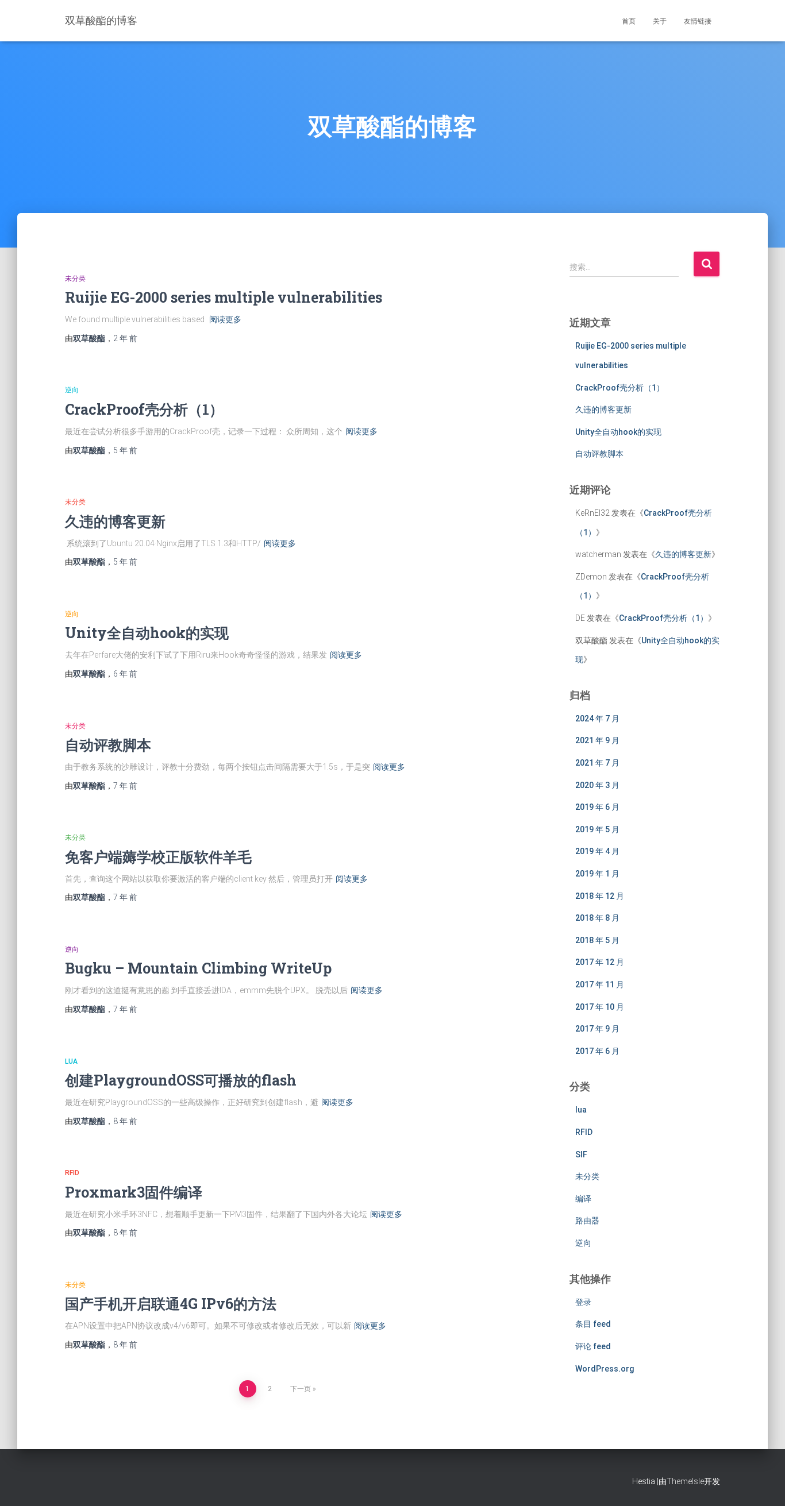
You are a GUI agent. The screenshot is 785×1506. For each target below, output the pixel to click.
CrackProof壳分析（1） (144, 409)
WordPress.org (604, 1368)
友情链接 (697, 21)
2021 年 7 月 (597, 762)
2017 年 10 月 (599, 1006)
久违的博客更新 (115, 521)
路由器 (587, 1220)
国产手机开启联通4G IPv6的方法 (170, 1303)
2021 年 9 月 (597, 740)
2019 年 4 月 (597, 851)
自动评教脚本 (108, 744)
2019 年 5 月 (597, 829)
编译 (583, 1198)
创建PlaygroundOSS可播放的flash (181, 1080)
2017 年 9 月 (597, 1028)
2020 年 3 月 (597, 785)
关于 (660, 21)
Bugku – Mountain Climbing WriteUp (198, 968)
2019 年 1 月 (597, 873)
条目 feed (593, 1324)
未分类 (75, 279)
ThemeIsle (685, 1481)
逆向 (72, 390)
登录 (583, 1302)
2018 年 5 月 (597, 940)
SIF (581, 1154)
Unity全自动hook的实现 (147, 632)
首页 (629, 21)
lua (71, 1061)
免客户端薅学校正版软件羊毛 (158, 856)
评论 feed (593, 1346)
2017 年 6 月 (597, 1051)
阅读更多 (225, 319)
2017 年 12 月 (599, 962)
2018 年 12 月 (599, 896)
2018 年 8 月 (597, 917)
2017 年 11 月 (599, 984)
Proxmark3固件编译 (133, 1192)
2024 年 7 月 (597, 718)
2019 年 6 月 (597, 807)
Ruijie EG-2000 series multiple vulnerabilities (223, 297)
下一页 (300, 1389)
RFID (72, 1173)
